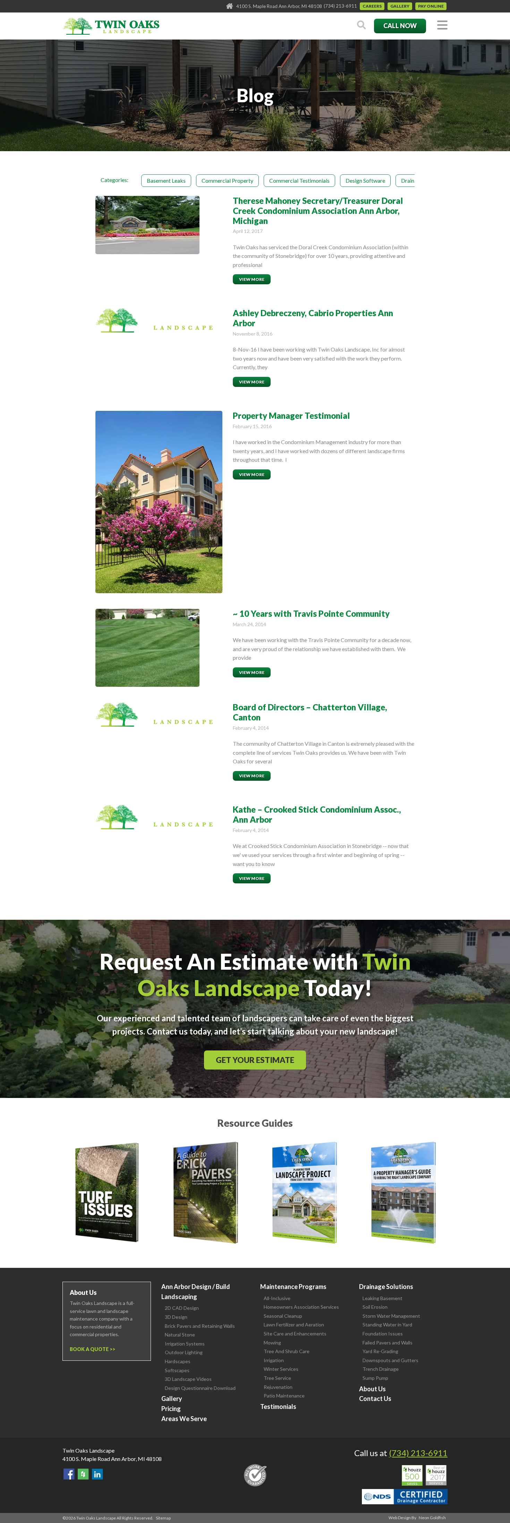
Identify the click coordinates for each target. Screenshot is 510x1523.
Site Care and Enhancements (295, 1333)
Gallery (399, 6)
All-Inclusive (277, 1298)
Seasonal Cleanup (283, 1316)
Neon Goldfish (432, 1517)
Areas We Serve (184, 1418)
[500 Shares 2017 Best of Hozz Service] (424, 1475)
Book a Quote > (91, 1349)
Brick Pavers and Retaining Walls (200, 1326)
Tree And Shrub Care (286, 1351)
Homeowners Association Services (301, 1307)
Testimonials (278, 1406)
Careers (372, 6)
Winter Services (281, 1369)
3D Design (176, 1317)
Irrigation (274, 1360)
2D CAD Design (182, 1308)
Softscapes (177, 1370)
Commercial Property (227, 180)
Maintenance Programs (293, 1286)
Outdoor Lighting (184, 1352)
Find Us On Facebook (69, 1474)
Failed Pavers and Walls (388, 1342)
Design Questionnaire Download (200, 1388)
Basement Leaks (166, 180)
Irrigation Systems (185, 1344)
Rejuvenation (278, 1387)
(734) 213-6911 (340, 6)
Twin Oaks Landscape (88, 1450)
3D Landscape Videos (188, 1379)
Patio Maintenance (284, 1396)
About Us (372, 1389)
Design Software (365, 180)
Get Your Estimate (255, 1060)
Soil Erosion (375, 1307)
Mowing (272, 1342)
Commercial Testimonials (299, 180)
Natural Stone (180, 1335)
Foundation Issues (383, 1333)
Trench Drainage (381, 1369)
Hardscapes (177, 1361)
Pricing (171, 1408)
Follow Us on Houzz (83, 1474)
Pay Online (431, 6)
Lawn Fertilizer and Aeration (294, 1324)
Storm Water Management (391, 1316)
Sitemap (163, 1518)
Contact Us (375, 1398)
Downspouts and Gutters (390, 1360)
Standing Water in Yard (387, 1324)
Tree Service (277, 1378)
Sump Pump (375, 1378)
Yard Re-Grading (380, 1351)
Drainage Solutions (386, 1286)
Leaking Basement (382, 1298)
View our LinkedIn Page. (97, 1474)
